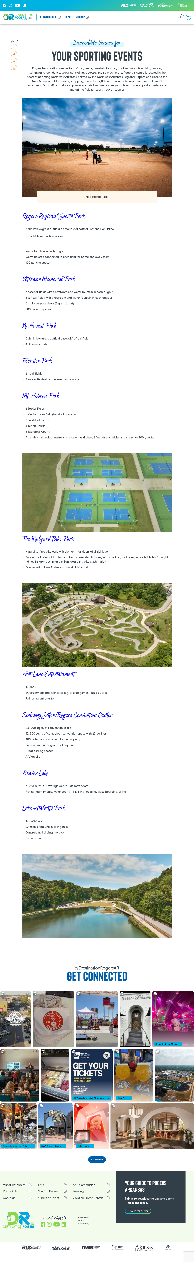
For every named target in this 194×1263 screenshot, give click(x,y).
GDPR (81, 1220)
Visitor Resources (14, 1185)
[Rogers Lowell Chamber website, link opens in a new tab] (31, 1247)
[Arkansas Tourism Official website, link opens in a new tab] (144, 1248)
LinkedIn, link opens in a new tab (24, 5)
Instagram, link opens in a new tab (10, 5)
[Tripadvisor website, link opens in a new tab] (168, 1247)
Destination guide (48, 17)
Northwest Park (39, 326)
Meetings (79, 1191)
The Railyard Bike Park (48, 539)
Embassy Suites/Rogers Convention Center (67, 715)
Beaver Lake (35, 773)
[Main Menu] (188, 17)
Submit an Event (48, 1198)
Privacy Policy (84, 1217)
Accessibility (83, 1223)
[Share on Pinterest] (14, 61)
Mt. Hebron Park (40, 396)
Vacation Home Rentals (88, 1198)
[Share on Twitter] (14, 54)
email (14, 68)
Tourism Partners (49, 1191)
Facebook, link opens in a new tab (4, 5)
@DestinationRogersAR (97, 967)
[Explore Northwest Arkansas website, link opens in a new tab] (117, 1247)
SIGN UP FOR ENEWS (138, 1211)
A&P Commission (84, 1185)
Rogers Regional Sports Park (53, 216)
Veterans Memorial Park (48, 279)
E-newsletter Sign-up (74, 17)
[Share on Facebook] (14, 47)
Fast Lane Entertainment (48, 674)
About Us (9, 1198)
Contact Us (10, 1191)
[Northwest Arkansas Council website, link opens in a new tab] (91, 1247)
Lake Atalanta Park (43, 808)
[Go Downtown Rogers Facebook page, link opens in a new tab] (61, 1247)
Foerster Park (37, 361)
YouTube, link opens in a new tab (17, 5)
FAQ (41, 1185)
